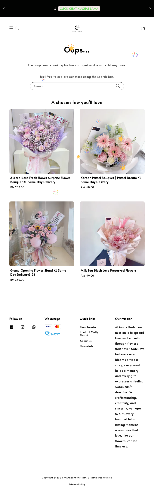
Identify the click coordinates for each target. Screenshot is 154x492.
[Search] (118, 86)
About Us (86, 341)
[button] (11, 28)
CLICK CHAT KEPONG (78, 14)
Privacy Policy (77, 484)
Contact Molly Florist (89, 333)
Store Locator (88, 327)
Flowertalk (86, 346)
